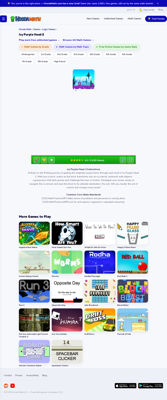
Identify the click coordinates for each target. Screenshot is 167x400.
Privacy (19, 375)
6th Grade (127, 54)
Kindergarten (28, 54)
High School (60, 61)
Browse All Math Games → (78, 40)
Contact (8, 375)
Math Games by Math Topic (74, 46)
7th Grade (27, 61)
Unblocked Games (113, 18)
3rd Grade (79, 54)
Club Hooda (158, 18)
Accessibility (32, 375)
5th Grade (111, 54)
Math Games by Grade (36, 46)
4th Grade (95, 54)
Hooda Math (25, 29)
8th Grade (43, 61)
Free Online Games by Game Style (118, 46)
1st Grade (46, 54)
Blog (160, 9)
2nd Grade (62, 54)
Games (36, 29)
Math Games (134, 18)
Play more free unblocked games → (39, 40)
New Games (93, 18)
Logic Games (48, 29)
